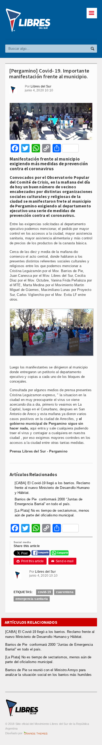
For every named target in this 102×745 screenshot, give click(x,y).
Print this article (30, 561)
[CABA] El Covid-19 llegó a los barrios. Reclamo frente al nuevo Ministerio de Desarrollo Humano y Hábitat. (52, 487)
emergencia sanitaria (31, 599)
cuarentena (64, 592)
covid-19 (44, 592)
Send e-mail (62, 561)
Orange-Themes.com (36, 733)
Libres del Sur (41, 86)
